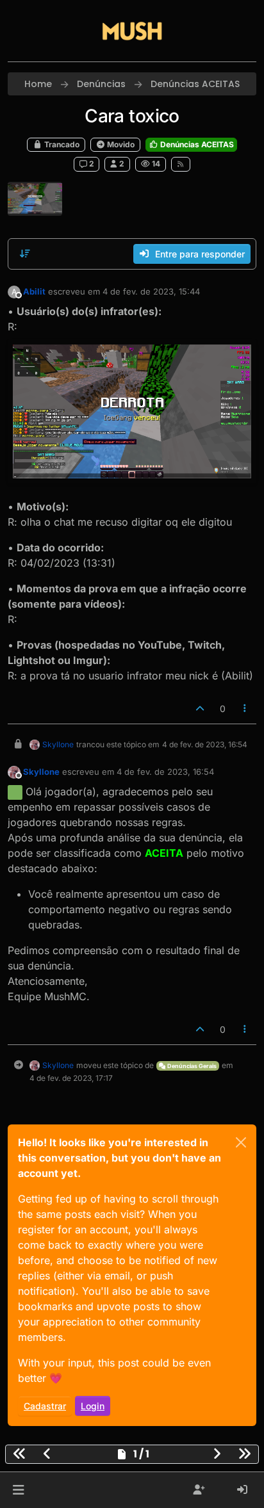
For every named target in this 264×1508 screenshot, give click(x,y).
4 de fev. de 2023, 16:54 (165, 771)
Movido (120, 144)
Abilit (34, 291)
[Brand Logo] (132, 30)
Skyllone (58, 744)
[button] (18, 1490)
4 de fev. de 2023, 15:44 (151, 291)
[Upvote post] (199, 708)
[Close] (241, 1142)
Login (92, 1405)
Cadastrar (45, 1405)
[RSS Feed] (181, 164)
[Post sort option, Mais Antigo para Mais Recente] (25, 253)
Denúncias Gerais (191, 1065)
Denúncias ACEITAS (196, 144)
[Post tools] (245, 708)
